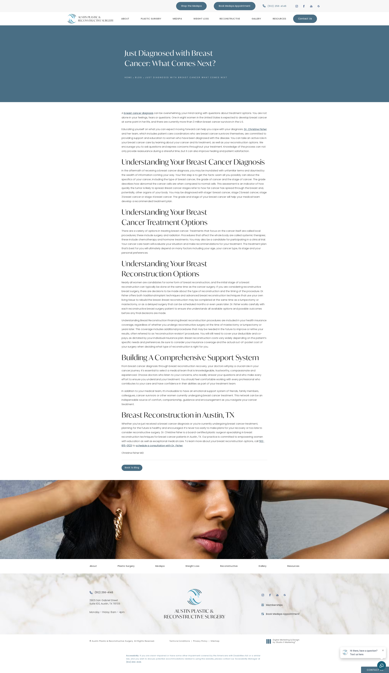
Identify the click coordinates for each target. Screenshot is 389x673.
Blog (138, 78)
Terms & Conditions (179, 641)
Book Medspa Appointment (235, 6)
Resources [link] (279, 19)
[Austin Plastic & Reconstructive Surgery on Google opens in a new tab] (318, 6)
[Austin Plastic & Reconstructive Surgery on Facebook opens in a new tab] (303, 6)
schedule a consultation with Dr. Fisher (159, 446)
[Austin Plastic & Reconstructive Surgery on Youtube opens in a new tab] (311, 6)
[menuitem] (126, 19)
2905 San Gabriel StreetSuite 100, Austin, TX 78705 (105, 602)
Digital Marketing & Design (286, 641)
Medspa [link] (177, 19)
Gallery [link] (256, 19)
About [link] (125, 19)
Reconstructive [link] (230, 19)
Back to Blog (132, 468)
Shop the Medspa (191, 6)
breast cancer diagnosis (138, 113)
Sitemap (215, 641)
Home (128, 78)
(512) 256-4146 (133, 662)
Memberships (274, 605)
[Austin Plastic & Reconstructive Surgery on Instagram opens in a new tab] (296, 6)
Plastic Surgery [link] (151, 19)
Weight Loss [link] (201, 19)
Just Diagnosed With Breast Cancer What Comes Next (186, 78)
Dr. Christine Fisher (255, 129)
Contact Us (305, 19)
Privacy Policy (200, 641)
